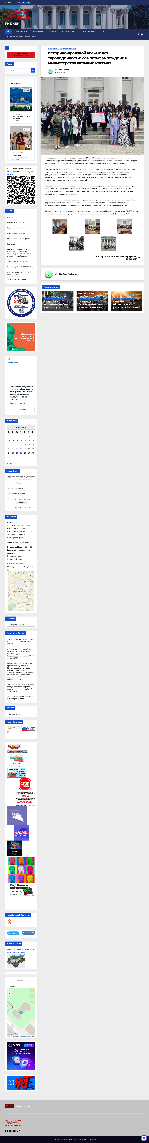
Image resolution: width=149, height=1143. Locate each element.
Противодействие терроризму (22, 37)
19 (17, 449)
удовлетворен (17, 488)
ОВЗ (88, 299)
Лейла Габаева (63, 70)
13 (21, 445)
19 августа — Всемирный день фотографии (89, 304)
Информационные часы (55, 48)
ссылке (10, 175)
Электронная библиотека (17, 261)
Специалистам (88, 31)
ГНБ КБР (12, 24)
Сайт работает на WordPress (62, 1139)
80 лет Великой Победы (17, 280)
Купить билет (68, 31)
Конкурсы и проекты (16, 222)
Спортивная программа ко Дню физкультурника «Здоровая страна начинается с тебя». (20, 686)
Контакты (11, 244)
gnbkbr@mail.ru (19, 538)
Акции (10, 217)
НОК (102, 31)
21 (25, 449)
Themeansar (92, 1139)
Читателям (38, 31)
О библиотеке (20, 31)
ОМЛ (53, 299)
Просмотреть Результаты (21, 507)
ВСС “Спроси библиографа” (18, 239)
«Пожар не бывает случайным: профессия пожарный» (116, 257)
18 (13, 449)
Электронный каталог (16, 233)
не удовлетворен (18, 494)
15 (29, 445)
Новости (47, 299)
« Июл (9, 463)
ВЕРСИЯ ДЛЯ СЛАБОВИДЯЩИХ (21, 54)
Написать (22, 409)
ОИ (122, 299)
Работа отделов (70, 48)
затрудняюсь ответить (20, 499)
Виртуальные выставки (17, 228)
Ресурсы (53, 31)
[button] (138, 34)
